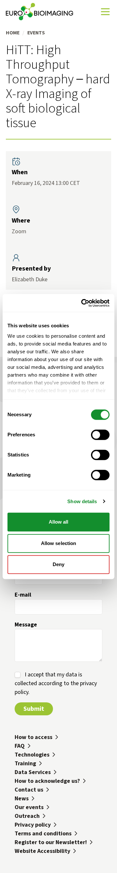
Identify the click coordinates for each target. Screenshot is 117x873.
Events (36, 32)
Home (13, 32)
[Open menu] (105, 12)
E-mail (23, 595)
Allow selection (58, 543)
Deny (58, 564)
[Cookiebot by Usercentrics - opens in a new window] (83, 303)
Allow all (59, 522)
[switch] (100, 435)
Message (26, 624)
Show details (82, 501)
